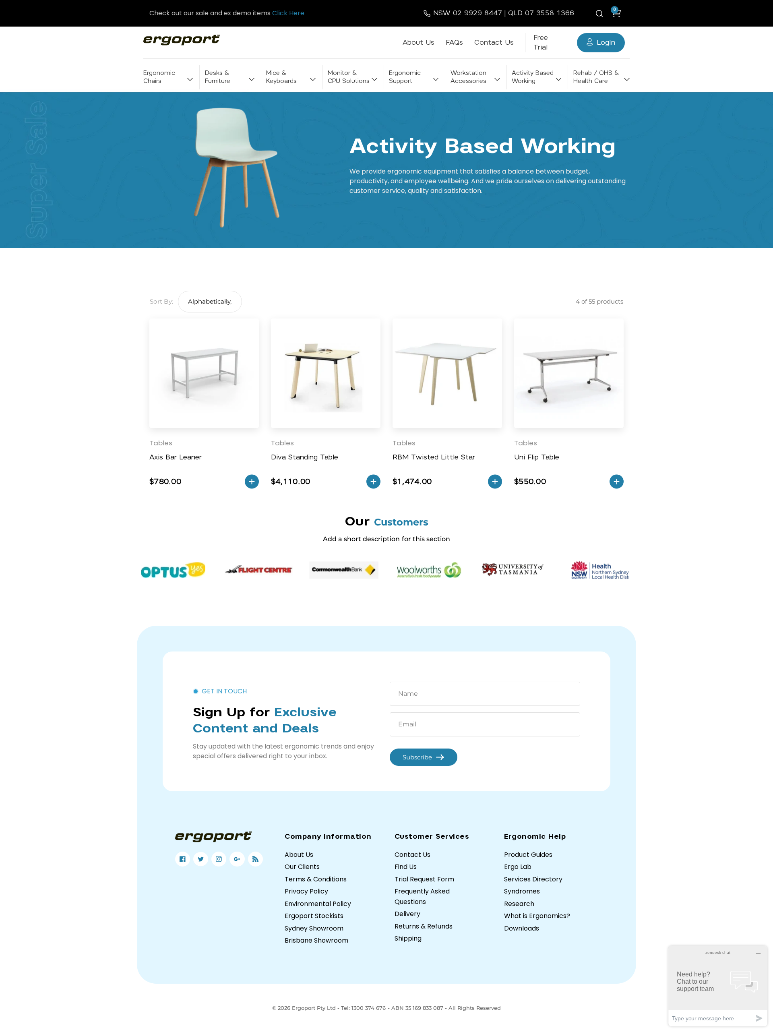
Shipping (408, 938)
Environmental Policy (318, 903)
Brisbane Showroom (316, 940)
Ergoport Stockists (314, 915)
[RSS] (255, 859)
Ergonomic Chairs (159, 77)
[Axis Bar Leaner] (204, 373)
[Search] (601, 13)
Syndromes (522, 891)
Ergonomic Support (405, 77)
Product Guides (528, 854)
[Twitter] (201, 859)
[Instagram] (219, 859)
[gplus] (237, 859)
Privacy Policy (306, 891)
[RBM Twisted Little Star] (447, 373)
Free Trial (540, 42)
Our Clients (302, 866)
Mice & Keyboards (281, 77)
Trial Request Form (424, 879)
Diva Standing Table (304, 457)
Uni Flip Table (536, 457)
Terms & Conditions (316, 879)
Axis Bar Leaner (175, 457)
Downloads (521, 928)
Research (519, 903)
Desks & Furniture (217, 77)
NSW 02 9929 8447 (467, 13)
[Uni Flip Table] (569, 373)
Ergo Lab (517, 866)
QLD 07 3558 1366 (541, 13)
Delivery (407, 913)
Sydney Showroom (314, 928)
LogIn (606, 42)
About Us (418, 42)
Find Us (406, 866)
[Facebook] (183, 859)
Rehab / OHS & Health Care (595, 77)
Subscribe (417, 757)
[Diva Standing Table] (325, 373)
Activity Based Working (533, 77)
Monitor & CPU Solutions (349, 77)
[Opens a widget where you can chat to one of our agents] (718, 986)
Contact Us (494, 42)
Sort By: (161, 301)
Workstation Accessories (468, 77)
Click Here (288, 13)
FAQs (454, 42)
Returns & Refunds (424, 926)
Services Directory (533, 879)
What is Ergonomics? (537, 915)
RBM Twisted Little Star (434, 457)
